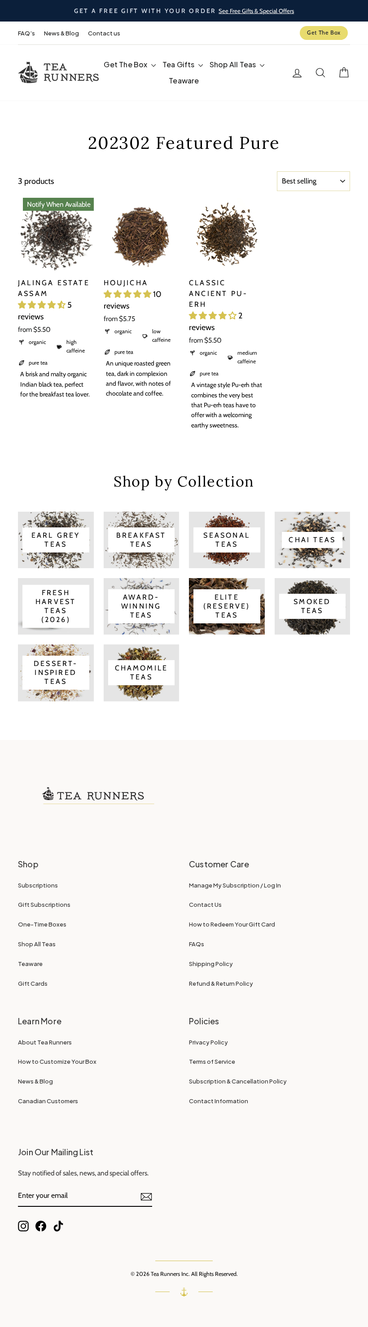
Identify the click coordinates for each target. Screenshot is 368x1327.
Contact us (104, 33)
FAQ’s (26, 33)
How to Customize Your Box (57, 1061)
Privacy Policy (208, 1042)
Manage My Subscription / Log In (235, 885)
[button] (42, 305)
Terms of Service (212, 1061)
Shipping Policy (211, 963)
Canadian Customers (48, 1101)
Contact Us (205, 904)
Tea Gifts (179, 64)
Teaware (184, 80)
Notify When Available (59, 204)
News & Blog (61, 33)
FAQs (196, 944)
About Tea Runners (45, 1042)
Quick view (55, 261)
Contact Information (218, 1101)
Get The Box (324, 32)
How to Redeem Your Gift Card (232, 924)
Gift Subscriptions (44, 904)
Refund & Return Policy (221, 983)
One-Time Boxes (42, 924)
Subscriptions (38, 885)
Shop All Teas (234, 64)
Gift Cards (33, 983)
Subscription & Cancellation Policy (238, 1081)
